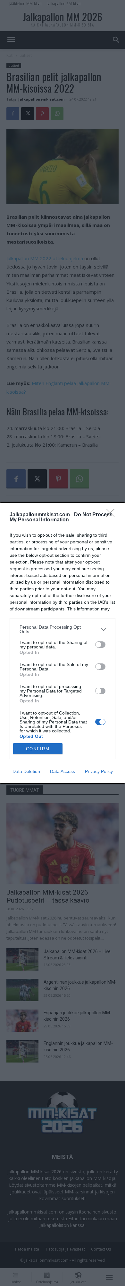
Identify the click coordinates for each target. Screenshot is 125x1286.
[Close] (112, 515)
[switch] (100, 644)
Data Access (62, 771)
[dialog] (62, 643)
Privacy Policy (99, 771)
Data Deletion (26, 771)
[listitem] (62, 629)
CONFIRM (38, 748)
